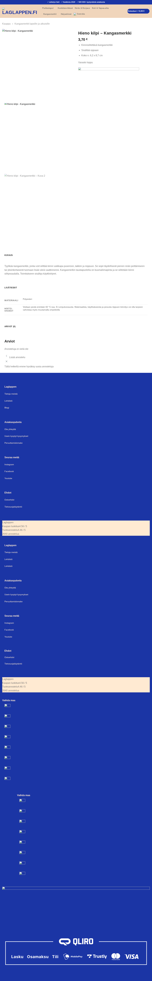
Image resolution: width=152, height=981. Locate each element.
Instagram (9, 464)
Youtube (8, 478)
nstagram (9, 623)
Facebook (9, 471)
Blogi (6, 407)
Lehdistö (8, 401)
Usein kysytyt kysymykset (16, 436)
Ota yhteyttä (10, 429)
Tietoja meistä (11, 394)
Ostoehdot (9, 500)
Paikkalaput (47, 8)
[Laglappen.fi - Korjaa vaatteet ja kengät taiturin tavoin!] (20, 11)
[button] (148, 2)
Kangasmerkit (49, 14)
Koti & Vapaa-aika (100, 8)
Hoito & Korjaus (82, 8)
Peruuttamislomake (13, 443)
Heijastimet (66, 14)
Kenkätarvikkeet (65, 8)
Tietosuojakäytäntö (13, 507)
